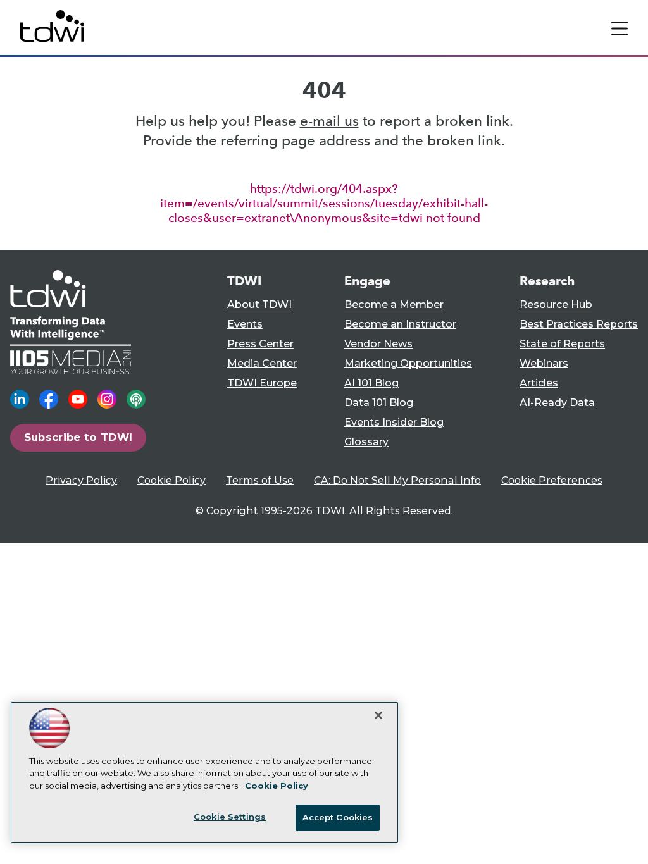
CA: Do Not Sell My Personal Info (397, 480)
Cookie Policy (171, 480)
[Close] (378, 715)
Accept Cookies (337, 817)
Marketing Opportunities (408, 363)
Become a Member (394, 305)
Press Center (260, 344)
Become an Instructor (400, 324)
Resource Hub (556, 305)
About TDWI (259, 305)
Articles (539, 383)
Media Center (262, 363)
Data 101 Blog (378, 403)
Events (245, 324)
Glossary (366, 442)
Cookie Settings (230, 817)
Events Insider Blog (394, 422)
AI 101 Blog (371, 383)
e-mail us (329, 121)
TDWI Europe (262, 383)
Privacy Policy (81, 480)
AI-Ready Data (557, 403)
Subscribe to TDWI (78, 437)
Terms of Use (260, 480)
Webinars (544, 363)
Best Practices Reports (579, 324)
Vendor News (378, 344)
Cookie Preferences (551, 480)
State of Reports (562, 344)
